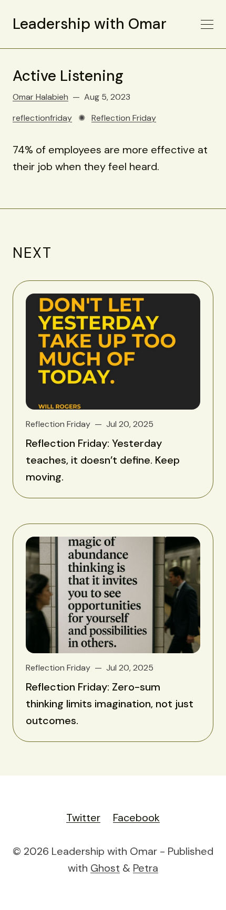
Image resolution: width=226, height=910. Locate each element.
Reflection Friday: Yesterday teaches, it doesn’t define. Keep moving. (103, 460)
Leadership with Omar (90, 24)
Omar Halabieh (40, 96)
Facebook (136, 817)
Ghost (105, 868)
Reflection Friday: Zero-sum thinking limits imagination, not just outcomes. (109, 703)
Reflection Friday (123, 117)
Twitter (83, 817)
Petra (145, 868)
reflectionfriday (42, 117)
